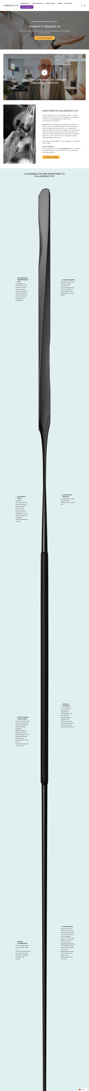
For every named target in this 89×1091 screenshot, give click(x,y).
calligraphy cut (24, 3)
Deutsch (83, 1089)
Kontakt (60, 3)
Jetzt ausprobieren (27, 7)
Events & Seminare (37, 3)
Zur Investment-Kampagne (44, 38)
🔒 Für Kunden (68, 3)
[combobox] (83, 1089)
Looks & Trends (50, 3)
